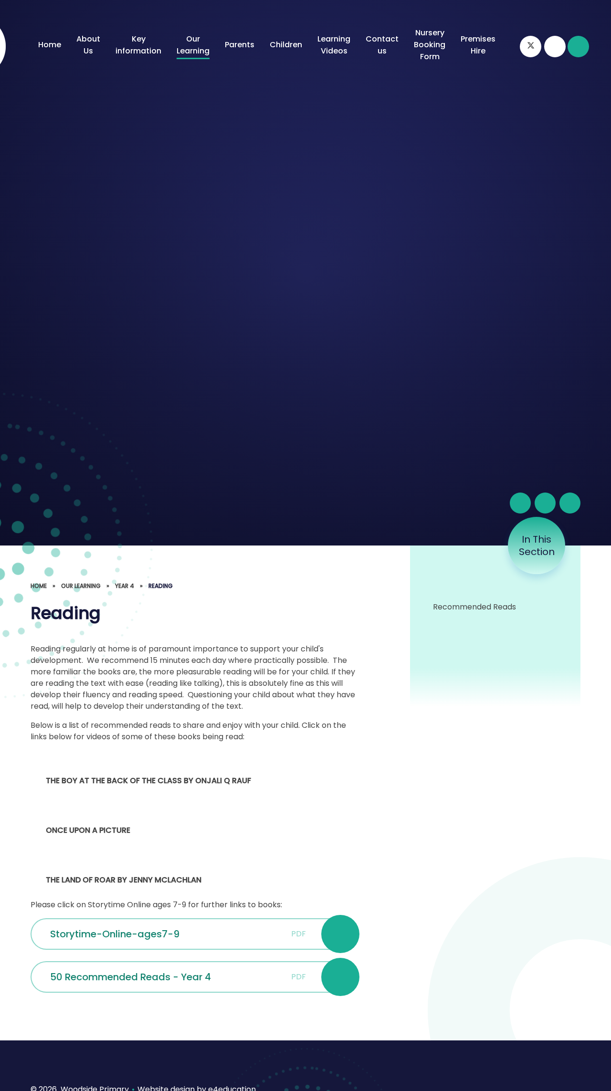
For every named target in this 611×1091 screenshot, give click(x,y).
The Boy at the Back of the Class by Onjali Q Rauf (148, 780)
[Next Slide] (569, 503)
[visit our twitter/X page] (530, 46)
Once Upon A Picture (88, 830)
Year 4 (124, 586)
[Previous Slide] (545, 503)
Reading (160, 586)
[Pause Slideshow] (520, 503)
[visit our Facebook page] (555, 46)
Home (39, 586)
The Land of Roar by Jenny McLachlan (123, 879)
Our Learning (81, 586)
